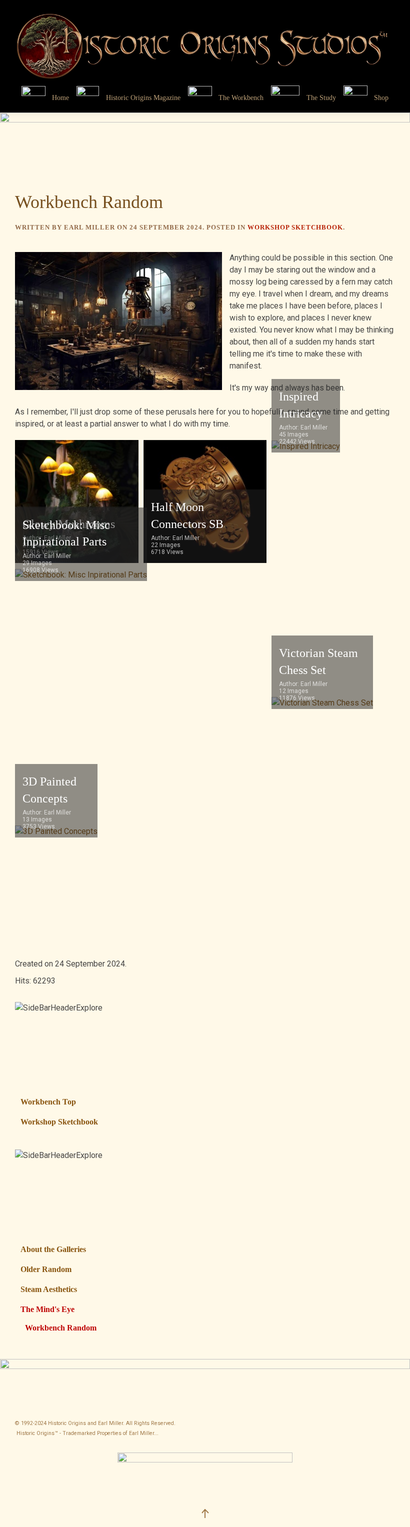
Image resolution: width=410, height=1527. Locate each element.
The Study (321, 98)
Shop (381, 98)
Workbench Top (48, 1102)
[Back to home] (205, 41)
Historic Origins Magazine (143, 98)
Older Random (46, 1269)
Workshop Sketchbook (295, 227)
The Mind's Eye (47, 1309)
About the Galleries (53, 1249)
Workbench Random (60, 1328)
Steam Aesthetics (48, 1289)
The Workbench (241, 98)
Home (60, 98)
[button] (385, 1270)
